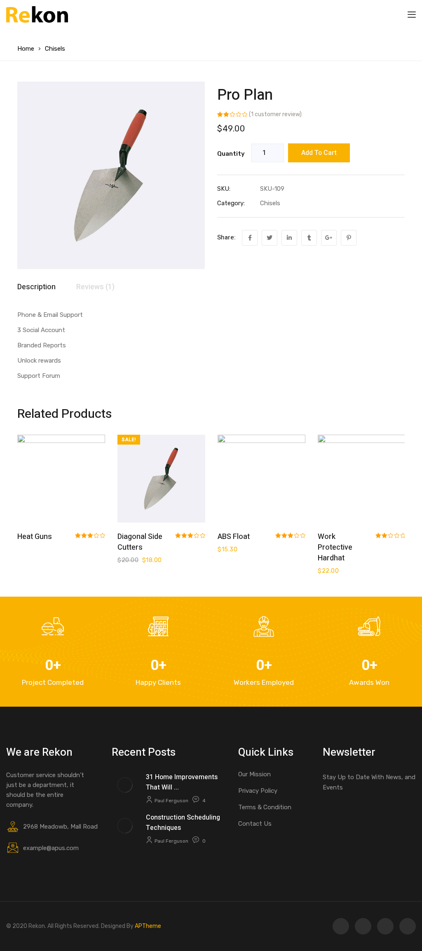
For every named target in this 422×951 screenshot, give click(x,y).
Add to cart (319, 153)
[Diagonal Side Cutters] (161, 478)
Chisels (55, 48)
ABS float (234, 536)
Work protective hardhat (335, 547)
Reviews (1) (95, 287)
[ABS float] (261, 478)
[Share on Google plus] (329, 238)
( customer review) (275, 114)
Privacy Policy (257, 790)
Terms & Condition (264, 807)
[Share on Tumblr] (309, 238)
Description (36, 287)
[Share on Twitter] (269, 238)
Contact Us (255, 823)
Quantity (231, 153)
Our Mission (254, 774)
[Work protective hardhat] (362, 478)
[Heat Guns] (61, 478)
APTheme (148, 926)
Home (25, 48)
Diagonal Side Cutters (139, 542)
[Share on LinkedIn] (289, 238)
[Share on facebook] (250, 238)
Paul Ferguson (171, 800)
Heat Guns (34, 536)
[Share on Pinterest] (348, 238)
